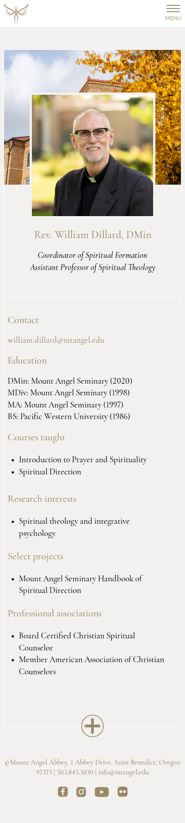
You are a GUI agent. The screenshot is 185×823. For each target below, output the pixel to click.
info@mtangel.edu (123, 772)
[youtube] (102, 793)
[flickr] (123, 793)
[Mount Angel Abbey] (16, 13)
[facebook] (63, 793)
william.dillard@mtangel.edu (56, 340)
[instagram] (81, 793)
